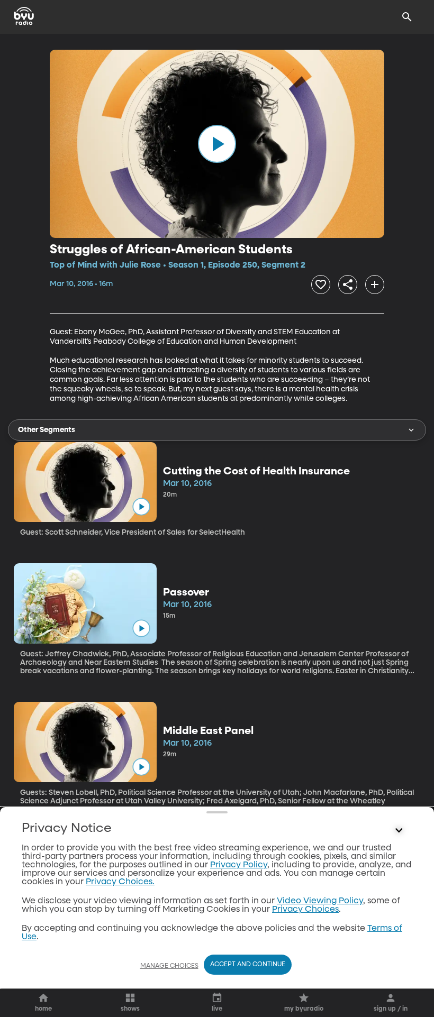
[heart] (320, 284)
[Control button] (399, 831)
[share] (347, 284)
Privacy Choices (305, 909)
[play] (217, 144)
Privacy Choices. (120, 882)
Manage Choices (169, 966)
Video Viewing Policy (320, 901)
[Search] (407, 17)
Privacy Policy (238, 865)
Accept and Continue (247, 964)
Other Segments (46, 430)
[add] (374, 284)
